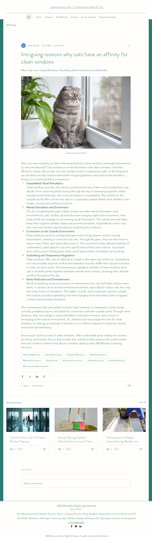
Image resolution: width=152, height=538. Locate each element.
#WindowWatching (31, 354)
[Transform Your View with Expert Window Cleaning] (27, 420)
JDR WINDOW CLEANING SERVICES (76, 7)
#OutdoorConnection (73, 360)
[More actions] (129, 45)
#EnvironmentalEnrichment (35, 366)
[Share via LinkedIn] (37, 376)
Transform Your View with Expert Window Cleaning (27, 439)
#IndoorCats (52, 360)
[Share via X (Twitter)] (29, 376)
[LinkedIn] (80, 526)
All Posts (11, 25)
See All (142, 402)
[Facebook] (71, 526)
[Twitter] (76, 526)
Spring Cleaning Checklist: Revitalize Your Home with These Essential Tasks (75, 439)
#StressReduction (117, 360)
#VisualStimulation (53, 354)
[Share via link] (44, 376)
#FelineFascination (98, 354)
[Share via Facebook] (22, 376)
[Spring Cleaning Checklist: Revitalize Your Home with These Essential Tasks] (76, 420)
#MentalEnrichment (32, 360)
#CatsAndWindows (76, 354)
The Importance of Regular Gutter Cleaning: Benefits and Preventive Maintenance (122, 439)
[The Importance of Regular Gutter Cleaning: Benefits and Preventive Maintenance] (124, 420)
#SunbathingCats (96, 360)
